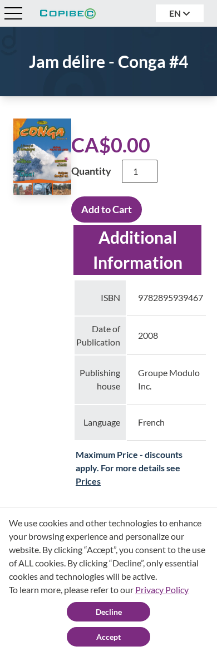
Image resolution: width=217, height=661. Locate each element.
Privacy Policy (162, 589)
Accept (108, 637)
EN (176, 13)
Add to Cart (106, 209)
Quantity (91, 171)
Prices (88, 481)
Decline (109, 611)
